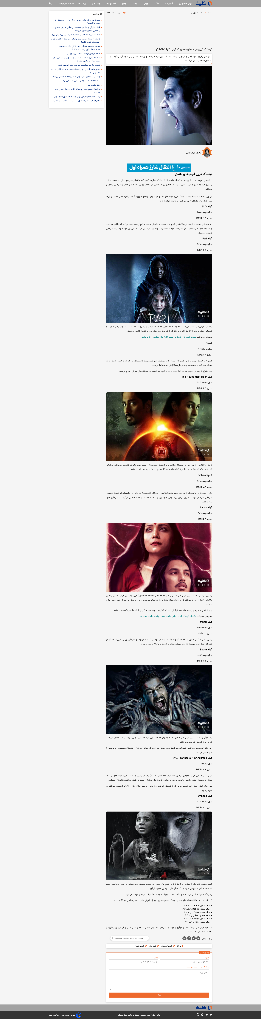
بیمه (135, 3)
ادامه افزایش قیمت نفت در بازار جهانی (83, 53)
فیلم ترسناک (167, 946)
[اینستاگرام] (198, 1015)
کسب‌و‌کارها (111, 3)
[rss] (211, 1015)
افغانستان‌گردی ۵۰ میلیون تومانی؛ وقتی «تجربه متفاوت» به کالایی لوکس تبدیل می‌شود (76, 29)
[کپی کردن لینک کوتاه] (128, 938)
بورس (146, 3)
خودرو (124, 3)
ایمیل (156, 957)
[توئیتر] (194, 938)
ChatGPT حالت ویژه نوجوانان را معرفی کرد (81, 80)
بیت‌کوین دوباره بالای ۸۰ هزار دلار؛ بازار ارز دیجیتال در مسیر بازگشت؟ (77, 22)
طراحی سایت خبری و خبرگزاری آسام (62, 1015)
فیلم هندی (140, 946)
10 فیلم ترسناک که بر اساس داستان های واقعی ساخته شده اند (168, 616)
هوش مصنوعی (185, 3)
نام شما (206, 957)
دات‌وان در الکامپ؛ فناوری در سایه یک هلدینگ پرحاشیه (76, 100)
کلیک (125, 1015)
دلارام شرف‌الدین (193, 153)
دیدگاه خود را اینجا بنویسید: (197, 967)
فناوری (170, 3)
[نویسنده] (207, 153)
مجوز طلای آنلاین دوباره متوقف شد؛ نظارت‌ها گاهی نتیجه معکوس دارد (75, 71)
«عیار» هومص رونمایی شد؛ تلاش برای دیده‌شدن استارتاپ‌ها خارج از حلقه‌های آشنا (79, 48)
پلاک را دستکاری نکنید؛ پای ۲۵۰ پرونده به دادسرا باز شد (76, 76)
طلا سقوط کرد (94, 85)
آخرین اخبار (97, 14)
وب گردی (96, 3)
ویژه (179, 946)
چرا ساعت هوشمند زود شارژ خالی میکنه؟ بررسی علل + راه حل (76, 91)
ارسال (159, 995)
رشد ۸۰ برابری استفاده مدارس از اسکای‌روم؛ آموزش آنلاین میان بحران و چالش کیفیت (76, 59)
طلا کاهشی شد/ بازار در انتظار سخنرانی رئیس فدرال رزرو (76, 34)
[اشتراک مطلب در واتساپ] (184, 938)
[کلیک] (204, 3)
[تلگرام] (198, 938)
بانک (157, 3)
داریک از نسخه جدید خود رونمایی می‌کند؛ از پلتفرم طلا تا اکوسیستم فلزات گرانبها (75, 40)
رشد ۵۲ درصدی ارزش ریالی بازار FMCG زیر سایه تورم (77, 96)
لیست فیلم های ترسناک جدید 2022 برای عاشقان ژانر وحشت (168, 337)
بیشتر (83, 3)
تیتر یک (153, 946)
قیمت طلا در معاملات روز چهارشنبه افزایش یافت (79, 65)
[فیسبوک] (189, 938)
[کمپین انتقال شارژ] (159, 168)
